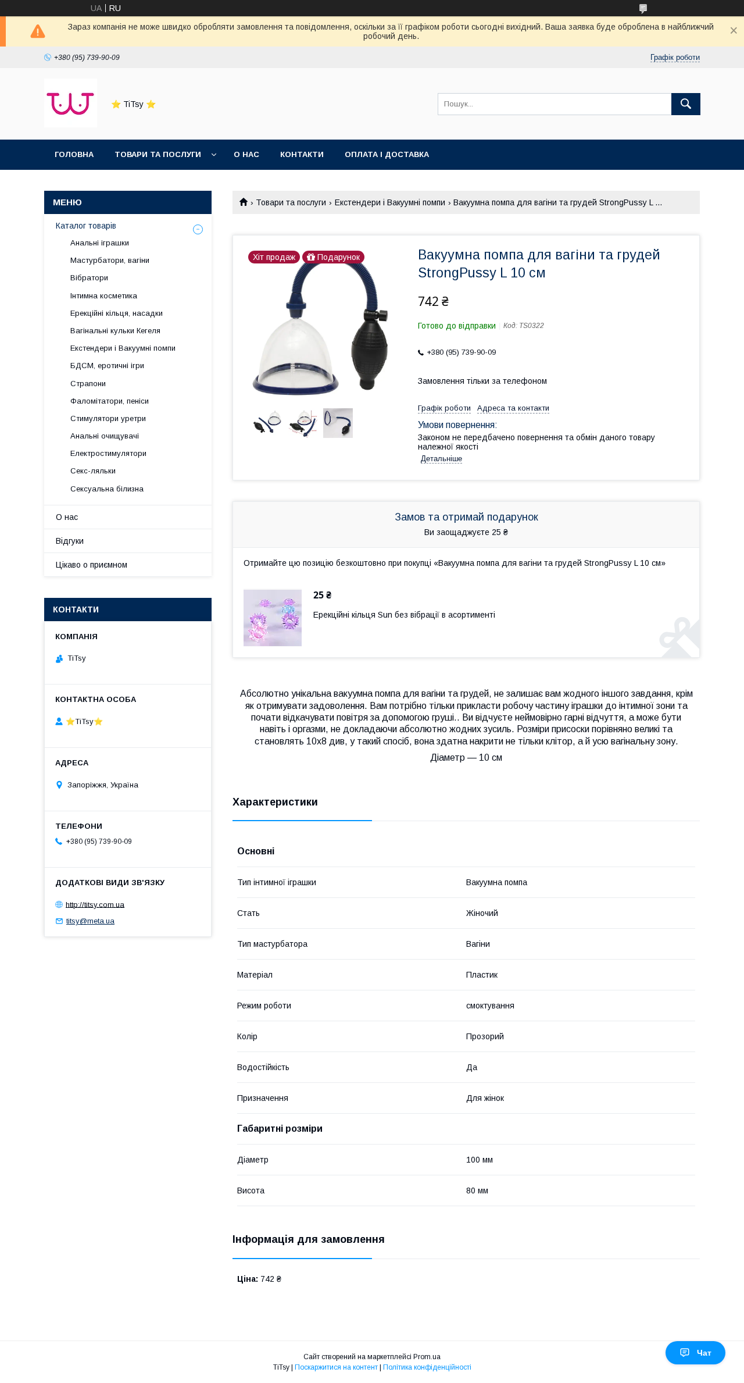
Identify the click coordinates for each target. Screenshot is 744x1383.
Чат (704, 1352)
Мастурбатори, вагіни (109, 260)
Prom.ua (427, 1357)
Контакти (302, 154)
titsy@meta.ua (90, 921)
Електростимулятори (108, 453)
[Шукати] (685, 104)
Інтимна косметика (103, 295)
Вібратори (89, 277)
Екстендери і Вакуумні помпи (390, 202)
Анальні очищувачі (104, 436)
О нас (246, 154)
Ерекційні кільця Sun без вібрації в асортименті (404, 614)
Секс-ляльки (93, 470)
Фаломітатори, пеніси (109, 401)
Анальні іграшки (99, 242)
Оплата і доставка (387, 154)
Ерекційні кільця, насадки (116, 313)
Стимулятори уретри (108, 418)
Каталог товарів (86, 225)
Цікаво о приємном (91, 564)
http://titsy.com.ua (95, 904)
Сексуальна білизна (107, 488)
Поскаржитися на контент (336, 1367)
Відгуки (70, 541)
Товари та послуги (158, 154)
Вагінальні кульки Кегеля (115, 330)
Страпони (88, 383)
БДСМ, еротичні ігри (107, 365)
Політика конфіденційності (427, 1367)
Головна (74, 154)
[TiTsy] (70, 124)
